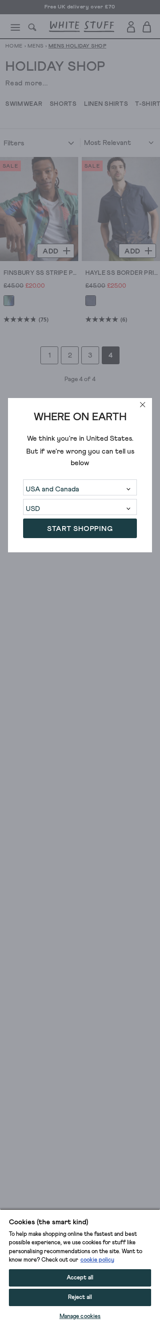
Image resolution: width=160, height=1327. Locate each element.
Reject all (80, 1297)
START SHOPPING (79, 528)
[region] (80, 1268)
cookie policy (97, 1260)
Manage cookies (80, 1316)
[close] (143, 405)
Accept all (80, 1278)
